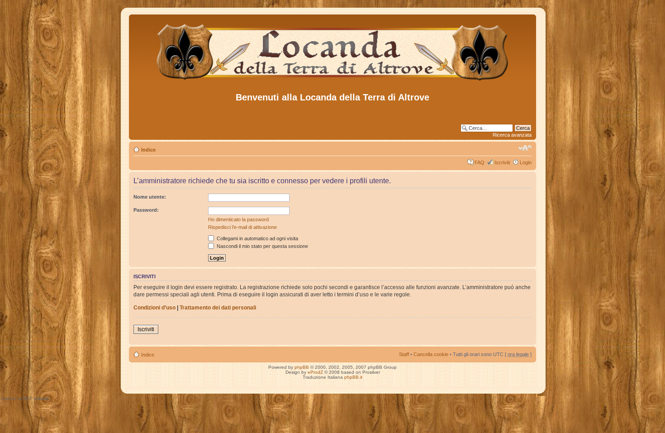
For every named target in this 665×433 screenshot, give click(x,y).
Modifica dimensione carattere (525, 148)
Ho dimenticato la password (238, 219)
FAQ (479, 162)
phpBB (301, 367)
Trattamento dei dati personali (218, 308)
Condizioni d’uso (154, 308)
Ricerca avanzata (512, 135)
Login (526, 162)
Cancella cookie (430, 354)
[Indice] (333, 81)
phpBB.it (353, 377)
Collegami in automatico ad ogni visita (256, 238)
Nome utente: (149, 197)
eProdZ (315, 372)
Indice (148, 149)
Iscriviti (502, 162)
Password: (146, 210)
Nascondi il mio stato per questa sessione (261, 246)
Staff (404, 354)
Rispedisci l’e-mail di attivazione (242, 227)
